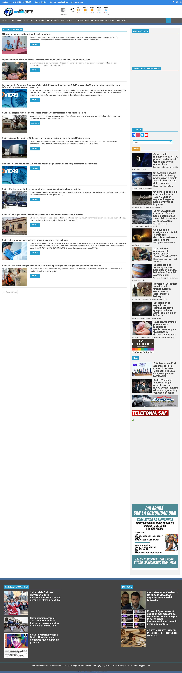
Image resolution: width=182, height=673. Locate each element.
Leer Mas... (35, 44)
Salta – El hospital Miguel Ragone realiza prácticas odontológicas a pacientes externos (44, 112)
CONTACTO (121, 20)
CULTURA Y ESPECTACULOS (16, 587)
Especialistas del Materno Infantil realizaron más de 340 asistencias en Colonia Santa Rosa (46, 59)
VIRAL (135, 358)
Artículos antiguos (11, 292)
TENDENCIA (127, 587)
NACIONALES (16, 20)
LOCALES (5, 20)
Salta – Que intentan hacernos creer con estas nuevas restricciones (35, 240)
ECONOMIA (40, 20)
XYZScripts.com (102, 671)
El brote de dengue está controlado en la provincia (26, 34)
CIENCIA (136, 149)
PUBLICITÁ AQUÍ (66, 20)
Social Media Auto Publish (82, 671)
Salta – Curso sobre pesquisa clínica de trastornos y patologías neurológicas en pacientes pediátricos (51, 265)
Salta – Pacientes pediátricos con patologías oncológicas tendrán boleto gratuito (41, 189)
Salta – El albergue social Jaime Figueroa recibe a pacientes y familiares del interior (42, 214)
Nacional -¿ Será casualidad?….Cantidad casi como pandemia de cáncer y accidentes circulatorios (49, 163)
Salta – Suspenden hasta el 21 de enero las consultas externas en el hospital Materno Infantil (47, 138)
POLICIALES (28, 20)
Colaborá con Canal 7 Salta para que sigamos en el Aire (95, 20)
